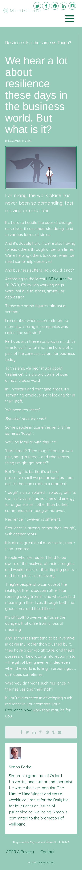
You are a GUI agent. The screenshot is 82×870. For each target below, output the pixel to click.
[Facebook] (46, 6)
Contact (47, 851)
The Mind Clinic (45, 862)
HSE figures (56, 278)
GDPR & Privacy (20, 851)
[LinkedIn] (63, 6)
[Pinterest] (55, 6)
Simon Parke (20, 767)
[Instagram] (72, 6)
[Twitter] (37, 6)
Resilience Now (18, 710)
